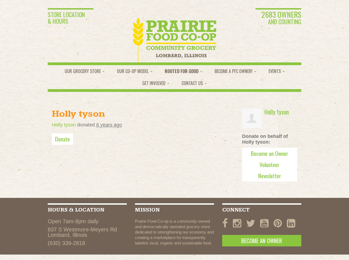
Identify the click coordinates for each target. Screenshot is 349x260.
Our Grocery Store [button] (83, 71)
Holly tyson (64, 125)
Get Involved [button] (154, 83)
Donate (62, 139)
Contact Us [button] (193, 83)
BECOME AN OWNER (261, 240)
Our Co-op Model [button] (133, 71)
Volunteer (269, 164)
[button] (183, 71)
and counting (281, 18)
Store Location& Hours (66, 17)
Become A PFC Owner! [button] (234, 71)
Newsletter (269, 175)
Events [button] (275, 71)
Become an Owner (269, 153)
